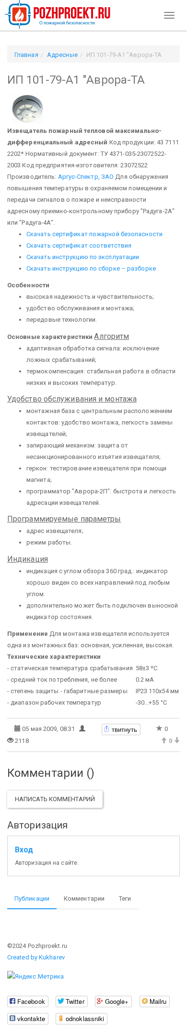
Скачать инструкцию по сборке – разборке (91, 268)
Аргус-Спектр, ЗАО (86, 176)
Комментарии (84, 898)
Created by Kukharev (36, 957)
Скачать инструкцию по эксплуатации (82, 257)
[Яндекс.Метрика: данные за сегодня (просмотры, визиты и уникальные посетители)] (35, 976)
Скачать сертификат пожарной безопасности (94, 234)
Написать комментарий (55, 799)
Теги (125, 898)
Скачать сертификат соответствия (78, 245)
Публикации (31, 898)
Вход (24, 850)
